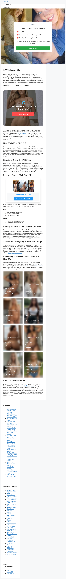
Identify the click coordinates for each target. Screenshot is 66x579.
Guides (9, 513)
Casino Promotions (12, 498)
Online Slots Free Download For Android (11, 463)
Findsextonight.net (29, 386)
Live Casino (10, 527)
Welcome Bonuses (12, 554)
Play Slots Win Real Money (11, 422)
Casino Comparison (12, 496)
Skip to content (5, 1)
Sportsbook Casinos (10, 544)
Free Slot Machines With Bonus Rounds (12, 432)
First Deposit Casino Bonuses (11, 475)
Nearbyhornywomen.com (15, 253)
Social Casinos (11, 541)
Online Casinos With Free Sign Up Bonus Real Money (12, 415)
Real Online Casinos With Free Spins (12, 471)
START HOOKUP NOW (23, 198)
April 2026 (10, 572)
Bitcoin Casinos (11, 495)
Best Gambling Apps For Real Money (11, 446)
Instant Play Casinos (10, 519)
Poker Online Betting (10, 467)
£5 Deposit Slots (11, 409)
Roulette (9, 535)
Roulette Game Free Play (11, 411)
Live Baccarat (10, 524)
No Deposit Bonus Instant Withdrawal (12, 453)
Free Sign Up (33, 48)
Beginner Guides (11, 491)
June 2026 (9, 570)
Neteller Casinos (11, 530)
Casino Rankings (11, 499)
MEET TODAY (23, 114)
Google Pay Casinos (10, 511)
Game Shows (10, 509)
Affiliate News (11, 490)
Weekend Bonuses (12, 552)
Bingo (8, 493)
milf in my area (39, 265)
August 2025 (10, 573)
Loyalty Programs (11, 529)
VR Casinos (10, 551)
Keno (8, 521)
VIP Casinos (10, 548)
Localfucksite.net (22, 133)
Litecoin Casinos (11, 523)
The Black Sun (7, 4)
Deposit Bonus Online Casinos (11, 442)
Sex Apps (9, 538)
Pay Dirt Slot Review (10, 459)
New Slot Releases (12, 534)
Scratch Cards (10, 537)
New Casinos (10, 532)
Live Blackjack (11, 526)
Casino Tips (10, 502)
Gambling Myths (11, 507)
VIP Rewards (10, 549)
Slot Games (10, 540)
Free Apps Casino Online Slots (11, 436)
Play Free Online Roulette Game (11, 428)
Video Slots (10, 546)
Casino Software (11, 501)
